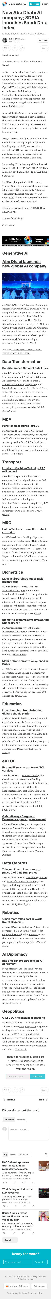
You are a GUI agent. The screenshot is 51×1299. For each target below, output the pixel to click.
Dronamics (18, 828)
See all (8, 1239)
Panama (33, 934)
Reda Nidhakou (30, 182)
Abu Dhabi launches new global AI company (24, 263)
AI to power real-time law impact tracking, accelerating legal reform (18, 1174)
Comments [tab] (9, 1119)
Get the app (39, 1286)
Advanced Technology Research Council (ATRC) (24, 307)
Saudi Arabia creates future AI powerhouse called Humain (15, 1216)
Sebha (5, 745)
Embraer (39, 783)
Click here (7, 208)
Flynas (38, 791)
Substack (11, 1293)
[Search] (46, 1154)
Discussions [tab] (24, 1154)
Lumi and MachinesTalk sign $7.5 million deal (23, 470)
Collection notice (25, 1279)
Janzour (26, 741)
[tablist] (14, 1119)
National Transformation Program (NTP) (21, 382)
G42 (21, 1026)
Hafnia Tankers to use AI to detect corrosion (24, 530)
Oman (19, 931)
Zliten (34, 741)
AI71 (11, 198)
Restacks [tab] (21, 1119)
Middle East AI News (24, 343)
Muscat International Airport (20, 588)
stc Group (36, 511)
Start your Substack (18, 1286)
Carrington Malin (17, 39)
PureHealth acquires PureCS (20, 425)
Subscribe (34, 4)
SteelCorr (11, 549)
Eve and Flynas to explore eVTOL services (23, 769)
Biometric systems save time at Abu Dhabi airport (25, 621)
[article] (25, 1172)
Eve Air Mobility (30, 775)
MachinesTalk (9, 488)
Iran (36, 969)
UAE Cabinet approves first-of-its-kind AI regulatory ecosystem (15, 1165)
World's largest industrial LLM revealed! (17, 1191)
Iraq (26, 969)
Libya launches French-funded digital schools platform (22, 712)
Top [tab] (5, 1154)
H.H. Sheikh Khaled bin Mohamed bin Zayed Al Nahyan (25, 322)
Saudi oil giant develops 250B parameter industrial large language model (16, 1198)
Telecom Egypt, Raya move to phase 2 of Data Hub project (21, 871)
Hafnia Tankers (40, 541)
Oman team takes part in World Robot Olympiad (22, 920)
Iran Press (16, 1003)
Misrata (18, 745)
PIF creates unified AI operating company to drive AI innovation (17, 1225)
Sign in (45, 4)
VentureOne (8, 186)
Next (41, 1100)
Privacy (34, 1276)
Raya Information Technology (22, 881)
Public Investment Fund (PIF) (22, 509)
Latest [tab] (13, 1154)
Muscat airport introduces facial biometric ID (23, 580)
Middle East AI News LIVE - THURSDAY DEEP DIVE (24, 166)
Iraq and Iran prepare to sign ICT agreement (23, 962)
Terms (42, 1276)
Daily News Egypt (21, 904)
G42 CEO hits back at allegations (23, 1017)
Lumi (15, 480)
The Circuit (20, 1049)
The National (19, 655)
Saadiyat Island (31, 316)
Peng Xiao (30, 1026)
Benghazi (43, 741)
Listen (45, 40)
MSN (37, 613)
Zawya (6, 514)
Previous (11, 1100)
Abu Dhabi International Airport (21, 630)
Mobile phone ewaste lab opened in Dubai (25, 662)
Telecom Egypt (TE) (36, 877)
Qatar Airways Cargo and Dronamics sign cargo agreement (24, 818)
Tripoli (17, 741)
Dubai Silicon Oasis (12, 677)
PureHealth (27, 435)
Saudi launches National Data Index (25, 368)
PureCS (25, 442)
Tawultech (17, 454)
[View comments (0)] (15, 48)
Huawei (42, 1046)
